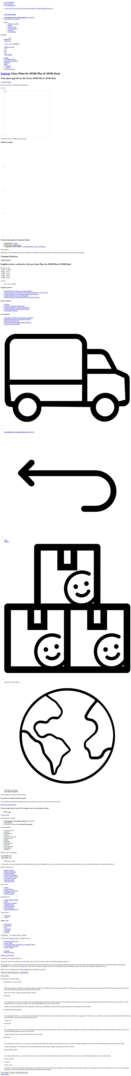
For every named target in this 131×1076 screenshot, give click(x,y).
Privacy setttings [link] (8, 948)
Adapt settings (24, 972)
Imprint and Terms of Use (11, 941)
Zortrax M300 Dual (39, 246)
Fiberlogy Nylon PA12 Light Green (14, 306)
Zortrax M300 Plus (28, 246)
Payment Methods (9, 873)
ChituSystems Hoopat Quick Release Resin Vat (17, 319)
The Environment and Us (11, 909)
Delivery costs (12, 27)
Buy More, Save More (10, 903)
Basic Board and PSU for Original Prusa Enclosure (18, 318)
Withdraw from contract (7, 955)
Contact (6, 917)
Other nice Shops (9, 952)
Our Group (7, 915)
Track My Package (9, 892)
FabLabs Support (9, 908)
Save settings (5, 1072)
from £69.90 (19, 17)
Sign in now (7, 41)
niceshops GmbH (13, 938)
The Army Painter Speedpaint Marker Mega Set (17, 322)
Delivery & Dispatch (10, 872)
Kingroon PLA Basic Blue (11, 321)
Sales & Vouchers (9, 880)
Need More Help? (9, 881)
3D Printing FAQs (9, 906)
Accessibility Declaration (11, 946)
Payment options (12, 28)
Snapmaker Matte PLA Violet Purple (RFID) (16, 307)
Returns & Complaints (10, 875)
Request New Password (11, 890)
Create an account (9, 47)
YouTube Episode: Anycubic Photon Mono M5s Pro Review (21, 294)
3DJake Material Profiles (11, 900)
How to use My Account (11, 876)
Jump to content (8, 4)
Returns (10, 25)
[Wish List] (5, 50)
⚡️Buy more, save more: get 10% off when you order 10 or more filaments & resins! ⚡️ (29, 8)
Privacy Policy (8, 943)
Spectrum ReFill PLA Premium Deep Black (16, 309)
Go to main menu (9, 2)
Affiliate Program (9, 904)
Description (5, 249)
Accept (3, 972)
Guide (6, 901)
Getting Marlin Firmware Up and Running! (16, 296)
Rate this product (5, 260)
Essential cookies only (13, 972)
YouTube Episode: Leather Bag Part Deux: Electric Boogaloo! (21, 297)
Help (5, 22)
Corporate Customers (10, 878)
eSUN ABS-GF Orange (11, 310)
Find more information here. (8, 804)
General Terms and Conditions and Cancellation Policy (19, 944)
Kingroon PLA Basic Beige (12, 324)
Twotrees (6, 304)
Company (7, 951)
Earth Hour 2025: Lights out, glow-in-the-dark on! (18, 291)
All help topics (12, 32)
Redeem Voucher (9, 894)
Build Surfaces (17, 245)
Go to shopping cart (9, 5)
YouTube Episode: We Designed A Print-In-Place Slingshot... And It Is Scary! (26, 292)
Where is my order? (13, 24)
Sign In (6, 887)
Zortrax (5, 73)
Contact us (11, 30)
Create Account (8, 889)
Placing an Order (9, 870)
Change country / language (18, 935)
